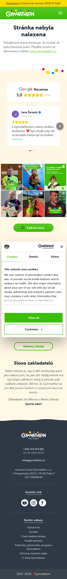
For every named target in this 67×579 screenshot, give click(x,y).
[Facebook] (42, 502)
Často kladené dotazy (33, 536)
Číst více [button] (17, 139)
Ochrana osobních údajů (33, 553)
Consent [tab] (12, 256)
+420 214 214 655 (33, 449)
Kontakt (33, 532)
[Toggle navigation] (60, 13)
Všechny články (33, 346)
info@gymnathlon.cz (33, 460)
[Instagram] (33, 502)
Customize (31, 329)
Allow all (33, 317)
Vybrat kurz (35, 227)
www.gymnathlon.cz (42, 51)
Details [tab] (33, 256)
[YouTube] (24, 502)
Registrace (12, 3)
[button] (7, 126)
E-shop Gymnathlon (33, 558)
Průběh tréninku (34, 540)
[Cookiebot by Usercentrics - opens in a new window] (40, 246)
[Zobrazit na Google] (15, 114)
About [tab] (55, 256)
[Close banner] (61, 246)
